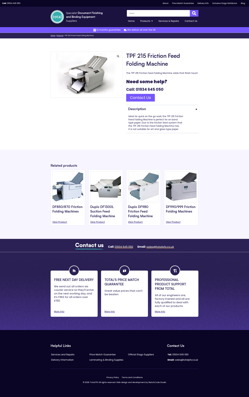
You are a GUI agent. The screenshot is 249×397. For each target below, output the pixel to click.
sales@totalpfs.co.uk (160, 247)
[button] (118, 56)
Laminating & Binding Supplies (106, 359)
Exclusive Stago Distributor (225, 3)
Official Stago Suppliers (141, 354)
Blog (243, 3)
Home (131, 21)
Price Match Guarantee (183, 3)
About (165, 3)
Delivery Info (203, 3)
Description (137, 109)
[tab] (162, 109)
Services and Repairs (62, 354)
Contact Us (140, 97)
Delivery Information (62, 359)
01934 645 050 (13, 3)
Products (145, 21)
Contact (191, 21)
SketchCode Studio (157, 382)
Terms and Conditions (132, 377)
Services (168, 21)
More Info (59, 311)
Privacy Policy (112, 377)
